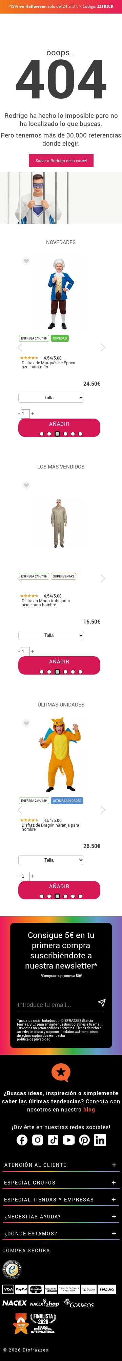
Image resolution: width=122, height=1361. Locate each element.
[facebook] (22, 1140)
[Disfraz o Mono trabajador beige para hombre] (25, 486)
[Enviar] (101, 1003)
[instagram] (37, 1140)
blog (89, 1109)
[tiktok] (53, 1140)
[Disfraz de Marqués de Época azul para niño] (25, 262)
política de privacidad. (34, 1039)
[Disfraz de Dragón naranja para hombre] (25, 724)
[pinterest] (84, 1140)
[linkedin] (100, 1140)
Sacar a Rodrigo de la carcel (61, 160)
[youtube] (69, 1140)
